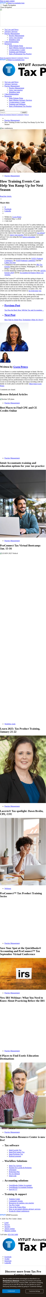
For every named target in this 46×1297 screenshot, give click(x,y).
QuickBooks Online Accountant (20, 1185)
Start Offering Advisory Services (20, 48)
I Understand (11, 1291)
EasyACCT (13, 1189)
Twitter (6, 1259)
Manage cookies (10, 1231)
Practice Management (12, 34)
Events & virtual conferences (19, 1211)
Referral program (15, 1156)
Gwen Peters (16, 217)
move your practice (17, 235)
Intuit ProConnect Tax (17, 1152)
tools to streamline (29, 237)
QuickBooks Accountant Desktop (21, 1187)
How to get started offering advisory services (24, 1209)
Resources (8, 44)
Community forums (16, 1201)
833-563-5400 (13, 1234)
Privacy (7, 1225)
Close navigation (6, 7)
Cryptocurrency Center (17, 50)
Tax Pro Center (14, 1205)
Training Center (14, 1199)
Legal (6, 1223)
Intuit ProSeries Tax (16, 1154)
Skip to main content (7, 1)
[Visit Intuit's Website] (3, 3)
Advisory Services (10, 32)
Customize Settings (34, 1291)
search (2, 110)
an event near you (35, 291)
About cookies (9, 1229)
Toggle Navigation (9, 5)
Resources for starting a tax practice (21, 1203)
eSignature (12, 1170)
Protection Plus (14, 1172)
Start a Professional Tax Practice (20, 54)
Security (7, 1227)
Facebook (7, 1257)
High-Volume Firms (16, 46)
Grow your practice (16, 38)
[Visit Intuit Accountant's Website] (15, 3)
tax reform (40, 233)
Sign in (26, 58)
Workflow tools (14, 40)
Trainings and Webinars (17, 52)
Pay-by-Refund (14, 1174)
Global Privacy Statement (11, 1280)
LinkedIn (7, 1263)
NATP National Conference (26, 260)
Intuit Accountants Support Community (12, 58)
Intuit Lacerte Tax (15, 1150)
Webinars (7, 888)
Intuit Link (12, 1176)
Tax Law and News (11, 29)
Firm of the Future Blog (17, 1207)
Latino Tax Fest (10, 263)
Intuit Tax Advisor (15, 1166)
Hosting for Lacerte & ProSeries (20, 1168)
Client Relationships (11, 42)
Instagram (7, 1261)
